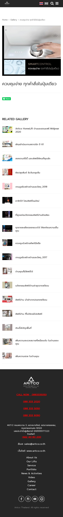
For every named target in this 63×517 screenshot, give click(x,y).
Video (31, 477)
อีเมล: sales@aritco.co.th (31, 444)
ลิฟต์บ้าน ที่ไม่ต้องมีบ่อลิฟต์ (28, 314)
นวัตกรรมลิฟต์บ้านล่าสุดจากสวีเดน (32, 285)
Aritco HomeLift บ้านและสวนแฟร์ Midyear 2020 (37, 130)
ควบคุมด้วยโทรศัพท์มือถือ (28, 243)
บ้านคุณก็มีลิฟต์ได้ (24, 271)
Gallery (13, 19)
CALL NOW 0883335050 (31, 394)
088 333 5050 (31, 408)
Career (31, 485)
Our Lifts (32, 461)
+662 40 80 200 (31, 437)
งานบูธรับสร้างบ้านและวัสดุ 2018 (31, 186)
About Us (31, 457)
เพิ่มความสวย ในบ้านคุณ (27, 356)
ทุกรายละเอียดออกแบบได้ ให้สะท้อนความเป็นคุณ (36, 229)
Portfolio (31, 469)
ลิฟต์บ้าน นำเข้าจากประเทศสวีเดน (31, 299)
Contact (31, 489)
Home (5, 19)
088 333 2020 (31, 401)
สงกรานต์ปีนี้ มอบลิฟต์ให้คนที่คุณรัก (32, 158)
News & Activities (31, 473)
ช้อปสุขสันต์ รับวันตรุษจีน (27, 172)
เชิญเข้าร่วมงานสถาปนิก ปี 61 (29, 144)
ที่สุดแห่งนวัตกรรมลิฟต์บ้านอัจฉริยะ (32, 215)
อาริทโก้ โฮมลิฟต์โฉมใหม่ (27, 201)
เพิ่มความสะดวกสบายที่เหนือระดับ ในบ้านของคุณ (36, 342)
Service (31, 465)
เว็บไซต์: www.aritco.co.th (31, 450)
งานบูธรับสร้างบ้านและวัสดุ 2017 (31, 257)
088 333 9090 (31, 415)
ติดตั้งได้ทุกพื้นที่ (23, 328)
